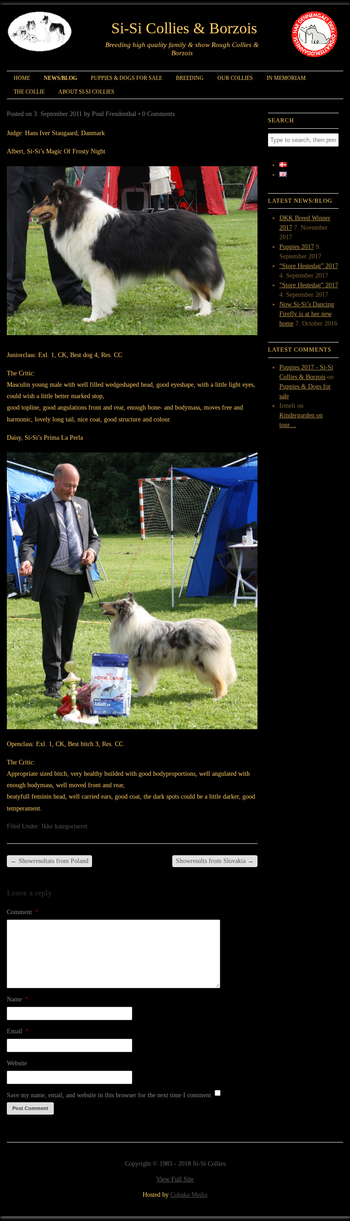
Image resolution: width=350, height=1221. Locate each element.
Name (17, 999)
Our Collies (235, 78)
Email (18, 1031)
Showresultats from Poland (49, 861)
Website (17, 1063)
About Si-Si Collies (86, 92)
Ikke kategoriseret (64, 826)
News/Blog (60, 78)
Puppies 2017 (296, 246)
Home (22, 78)
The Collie (29, 92)
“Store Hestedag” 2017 (308, 266)
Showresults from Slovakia (215, 861)
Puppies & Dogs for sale (126, 78)
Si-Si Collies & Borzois (184, 28)
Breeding (190, 78)
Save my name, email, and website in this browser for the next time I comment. (110, 1095)
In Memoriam (286, 78)
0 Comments (158, 114)
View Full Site (175, 1179)
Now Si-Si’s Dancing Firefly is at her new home (306, 314)
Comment (22, 912)
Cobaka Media (188, 1194)
